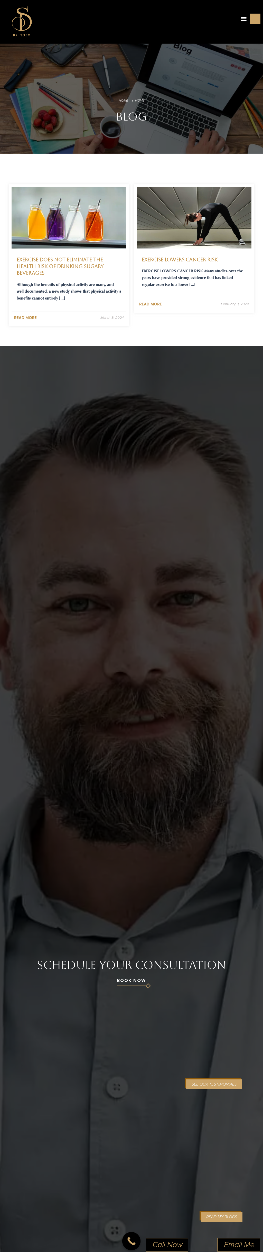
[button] (243, 18)
